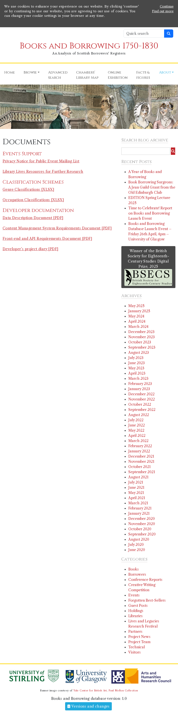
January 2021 (139, 513)
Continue (167, 6)
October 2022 (139, 404)
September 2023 (141, 347)
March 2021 (138, 503)
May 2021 (136, 492)
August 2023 (138, 352)
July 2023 (135, 358)
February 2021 (140, 508)
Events (134, 595)
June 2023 (136, 363)
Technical (136, 647)
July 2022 (135, 420)
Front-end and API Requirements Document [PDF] (47, 238)
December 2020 (141, 518)
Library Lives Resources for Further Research (43, 171)
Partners (135, 631)
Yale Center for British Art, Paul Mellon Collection (105, 690)
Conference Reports (145, 579)
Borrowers (137, 574)
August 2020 (138, 539)
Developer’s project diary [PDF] (30, 249)
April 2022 (136, 435)
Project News (139, 636)
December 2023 (141, 332)
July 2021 (135, 482)
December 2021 (141, 456)
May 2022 (136, 430)
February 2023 (140, 383)
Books (133, 569)
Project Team (139, 642)
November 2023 (141, 337)
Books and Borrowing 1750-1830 (89, 45)
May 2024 (136, 316)
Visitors (134, 652)
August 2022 (138, 415)
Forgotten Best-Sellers (147, 600)
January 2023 (139, 389)
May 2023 (136, 368)
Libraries (135, 616)
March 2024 (138, 326)
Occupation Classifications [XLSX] (33, 200)
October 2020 (139, 529)
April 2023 (136, 373)
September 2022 (141, 409)
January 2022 (139, 451)
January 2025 (139, 311)
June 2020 (136, 550)
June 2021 (136, 487)
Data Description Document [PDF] (33, 218)
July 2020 (136, 544)
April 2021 (136, 498)
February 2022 (140, 446)
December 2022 (141, 394)
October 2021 (139, 467)
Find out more (163, 11)
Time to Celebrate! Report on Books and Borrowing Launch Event (150, 213)
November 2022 (141, 399)
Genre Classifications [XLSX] (28, 189)
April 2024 (136, 321)
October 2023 (139, 342)
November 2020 (141, 524)
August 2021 (138, 477)
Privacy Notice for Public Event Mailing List (41, 161)
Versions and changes (90, 706)
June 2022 (136, 425)
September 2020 (142, 534)
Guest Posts (138, 605)
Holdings (135, 611)
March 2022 (138, 441)
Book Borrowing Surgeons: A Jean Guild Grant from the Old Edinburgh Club (151, 187)
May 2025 (136, 306)
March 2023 (138, 378)
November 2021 (141, 461)
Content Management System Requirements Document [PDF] (57, 228)
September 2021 (141, 472)
